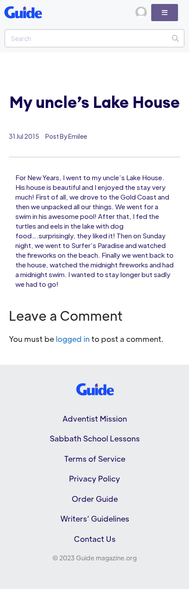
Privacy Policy (94, 478)
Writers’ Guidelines (94, 518)
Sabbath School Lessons (95, 438)
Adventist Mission (94, 418)
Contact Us (95, 539)
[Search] (175, 38)
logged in (73, 339)
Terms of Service (94, 458)
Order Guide (95, 499)
